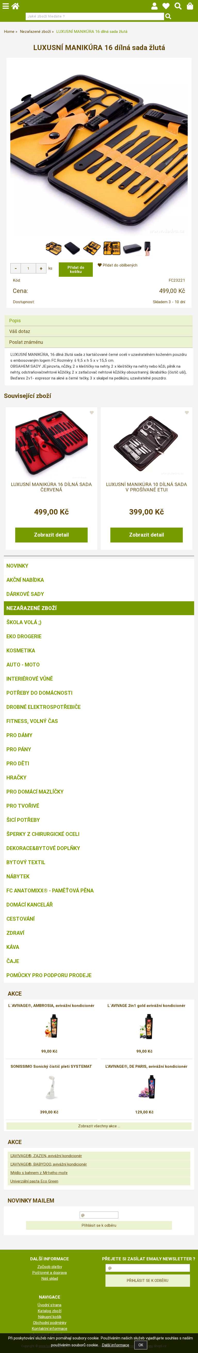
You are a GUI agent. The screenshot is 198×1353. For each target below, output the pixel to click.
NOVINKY (17, 566)
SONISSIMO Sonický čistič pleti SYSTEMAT (51, 1066)
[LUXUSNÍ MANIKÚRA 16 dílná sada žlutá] (98, 148)
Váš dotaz (19, 331)
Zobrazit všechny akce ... (99, 1126)
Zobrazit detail (51, 535)
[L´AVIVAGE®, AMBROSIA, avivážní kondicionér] (51, 1026)
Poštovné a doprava (49, 1272)
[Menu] (5, 6)
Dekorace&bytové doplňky (43, 848)
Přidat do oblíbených (119, 265)
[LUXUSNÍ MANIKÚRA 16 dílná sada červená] (51, 444)
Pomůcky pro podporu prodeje (49, 975)
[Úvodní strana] (17, 7)
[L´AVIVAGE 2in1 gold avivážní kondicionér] (146, 1026)
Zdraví (15, 933)
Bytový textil (25, 862)
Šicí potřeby (23, 820)
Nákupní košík (49, 1316)
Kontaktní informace (49, 1328)
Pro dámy (19, 735)
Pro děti (17, 763)
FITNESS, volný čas (32, 721)
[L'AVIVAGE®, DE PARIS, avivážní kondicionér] (146, 1087)
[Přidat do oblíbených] (91, 413)
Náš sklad (49, 1278)
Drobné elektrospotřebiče (43, 707)
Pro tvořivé (22, 806)
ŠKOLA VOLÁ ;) (24, 622)
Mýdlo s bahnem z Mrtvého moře (39, 1172)
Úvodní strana (49, 1305)
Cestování (20, 919)
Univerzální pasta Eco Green (34, 1181)
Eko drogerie (24, 636)
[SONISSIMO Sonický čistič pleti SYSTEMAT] (51, 1087)
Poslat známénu (26, 342)
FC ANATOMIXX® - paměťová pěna (50, 891)
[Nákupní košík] (192, 7)
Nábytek (17, 876)
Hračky (16, 778)
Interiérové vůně (29, 679)
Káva (12, 947)
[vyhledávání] (181, 7)
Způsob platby (49, 1266)
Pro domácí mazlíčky (35, 792)
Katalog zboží (49, 1311)
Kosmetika (20, 650)
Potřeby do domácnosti (39, 693)
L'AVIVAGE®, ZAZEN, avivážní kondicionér (46, 1156)
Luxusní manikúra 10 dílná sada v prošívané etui (146, 487)
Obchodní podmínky (49, 1322)
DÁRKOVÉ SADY (25, 594)
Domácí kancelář (29, 905)
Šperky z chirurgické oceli (42, 834)
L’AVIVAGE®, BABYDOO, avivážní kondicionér (48, 1164)
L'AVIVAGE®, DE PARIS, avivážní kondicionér (146, 1066)
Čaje (12, 961)
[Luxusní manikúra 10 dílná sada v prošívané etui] (146, 444)
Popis (15, 320)
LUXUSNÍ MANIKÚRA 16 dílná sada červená (51, 487)
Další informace (115, 1345)
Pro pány (18, 749)
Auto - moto (23, 665)
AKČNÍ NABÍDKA (25, 580)
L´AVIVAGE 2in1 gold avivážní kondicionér (146, 1005)
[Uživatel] (168, 7)
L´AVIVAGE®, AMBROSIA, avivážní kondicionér (51, 1005)
